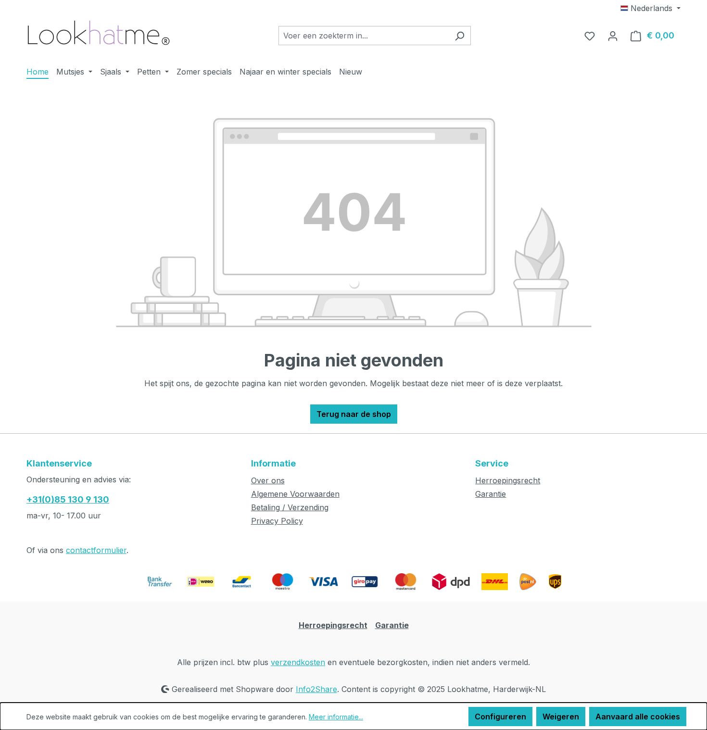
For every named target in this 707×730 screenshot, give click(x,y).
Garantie (490, 494)
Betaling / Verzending (289, 507)
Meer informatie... (336, 717)
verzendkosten (298, 662)
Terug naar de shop (353, 414)
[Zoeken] (459, 35)
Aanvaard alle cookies (637, 716)
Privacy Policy (277, 521)
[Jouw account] (612, 35)
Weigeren (561, 716)
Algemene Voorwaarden (295, 494)
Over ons (268, 480)
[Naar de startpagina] (98, 33)
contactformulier (96, 550)
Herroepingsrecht (507, 480)
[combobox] (363, 35)
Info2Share (316, 689)
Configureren (500, 716)
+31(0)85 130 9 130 (67, 499)
